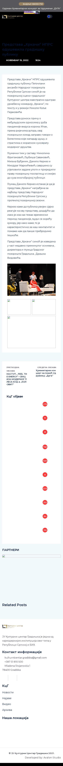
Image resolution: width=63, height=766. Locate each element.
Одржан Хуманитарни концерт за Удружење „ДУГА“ (31, 8)
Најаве (6, 698)
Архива (7, 710)
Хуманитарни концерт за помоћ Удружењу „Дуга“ (46, 373)
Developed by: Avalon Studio (43, 757)
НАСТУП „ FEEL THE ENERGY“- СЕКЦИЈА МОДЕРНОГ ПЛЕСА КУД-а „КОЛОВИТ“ (17, 379)
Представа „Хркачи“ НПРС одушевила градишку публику (27, 49)
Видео (6, 704)
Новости (8, 692)
